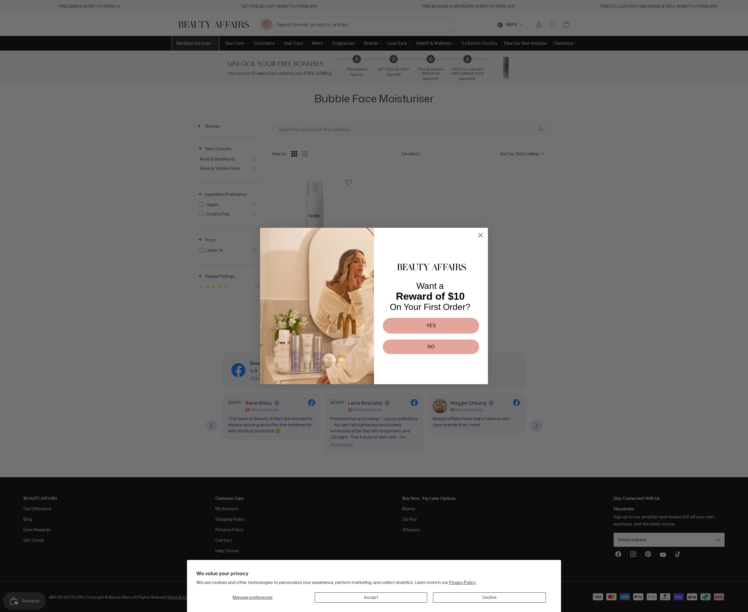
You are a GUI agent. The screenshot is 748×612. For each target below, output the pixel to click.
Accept (371, 597)
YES (431, 325)
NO (430, 346)
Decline (489, 597)
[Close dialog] (480, 235)
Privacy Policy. (462, 582)
